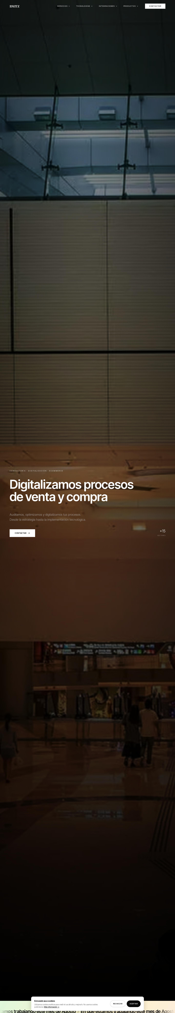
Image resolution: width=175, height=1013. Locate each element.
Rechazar (117, 1004)
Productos (129, 6)
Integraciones (107, 6)
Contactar (155, 6)
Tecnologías (83, 6)
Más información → (51, 1007)
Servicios (62, 6)
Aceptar (134, 1004)
